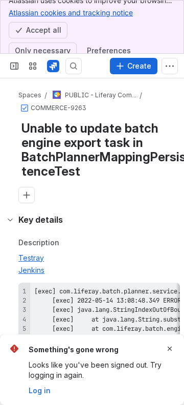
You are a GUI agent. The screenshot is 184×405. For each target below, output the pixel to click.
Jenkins (31, 270)
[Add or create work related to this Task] (26, 195)
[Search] (73, 66)
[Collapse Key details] (10, 220)
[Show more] (170, 66)
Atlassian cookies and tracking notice (71, 12)
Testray (31, 257)
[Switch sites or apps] (33, 66)
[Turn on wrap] (149, 294)
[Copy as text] (167, 294)
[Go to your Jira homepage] (53, 66)
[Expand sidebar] (14, 66)
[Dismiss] (170, 349)
